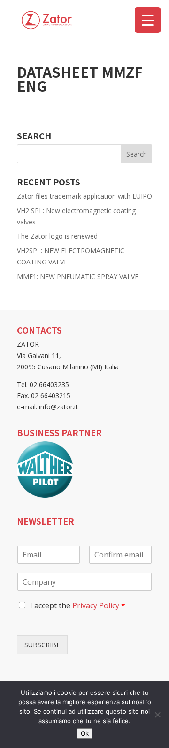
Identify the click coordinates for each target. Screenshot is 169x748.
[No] (157, 714)
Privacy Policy (95, 605)
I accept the (77, 605)
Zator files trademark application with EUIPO (84, 195)
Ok (85, 733)
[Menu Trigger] (148, 20)
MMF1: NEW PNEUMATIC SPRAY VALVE (77, 276)
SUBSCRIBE (42, 644)
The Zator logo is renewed (57, 235)
